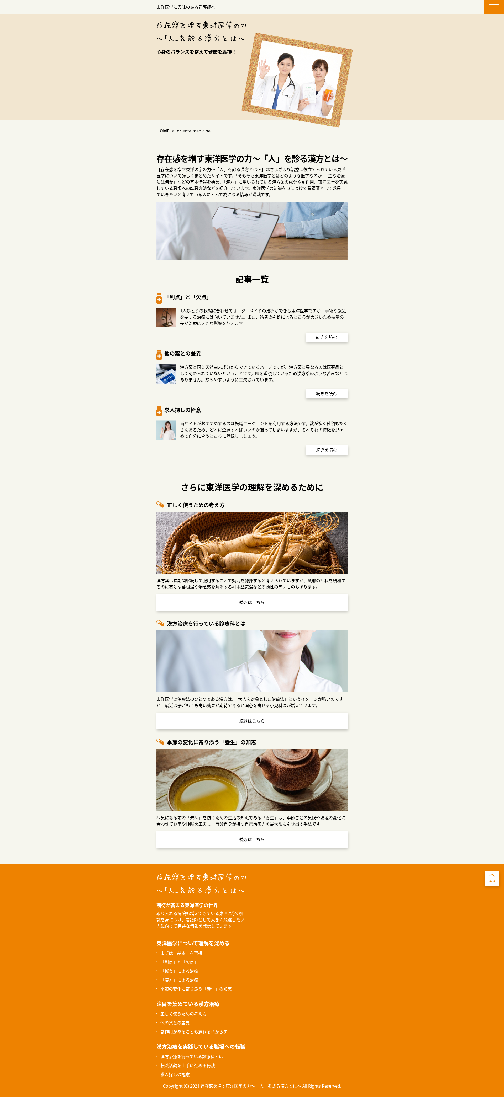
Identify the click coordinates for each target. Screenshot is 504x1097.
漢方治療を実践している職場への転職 (200, 1046)
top (491, 880)
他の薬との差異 (175, 1023)
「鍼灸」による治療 (179, 971)
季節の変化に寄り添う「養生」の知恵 (196, 989)
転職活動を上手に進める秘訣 (187, 1065)
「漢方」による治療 (179, 980)
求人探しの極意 (175, 1074)
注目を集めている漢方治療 (187, 1004)
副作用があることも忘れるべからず (194, 1032)
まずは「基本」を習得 (181, 953)
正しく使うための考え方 (183, 1014)
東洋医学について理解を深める (193, 943)
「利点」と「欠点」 (179, 962)
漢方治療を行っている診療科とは (191, 1056)
